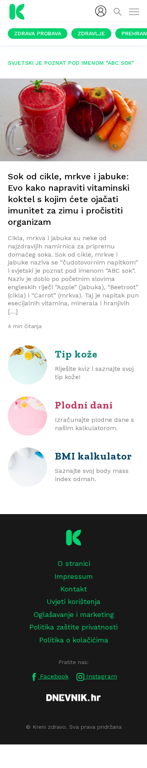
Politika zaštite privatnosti (73, 627)
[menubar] (100, 11)
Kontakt (73, 589)
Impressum (73, 576)
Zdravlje (91, 33)
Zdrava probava (37, 33)
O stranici (73, 563)
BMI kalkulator (93, 456)
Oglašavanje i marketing (73, 614)
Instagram (100, 676)
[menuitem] (100, 11)
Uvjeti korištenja (73, 601)
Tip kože (76, 354)
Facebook (53, 676)
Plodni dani (84, 405)
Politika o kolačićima (73, 640)
